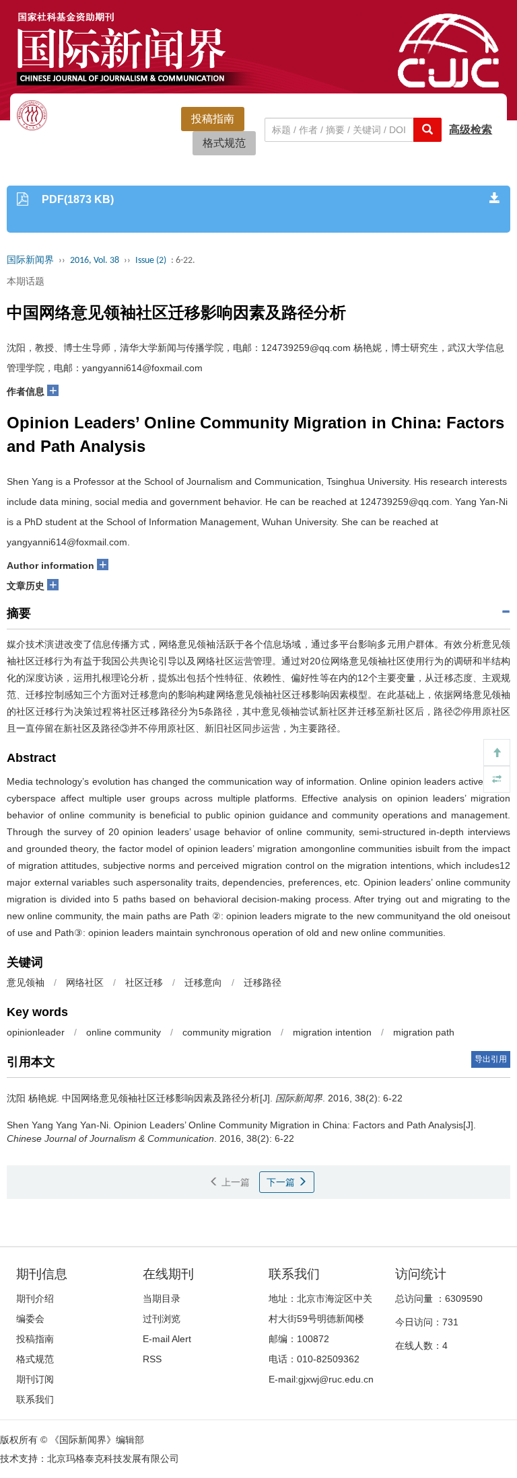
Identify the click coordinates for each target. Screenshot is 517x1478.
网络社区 (85, 982)
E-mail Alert (167, 1338)
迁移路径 (262, 982)
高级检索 (470, 129)
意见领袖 (25, 982)
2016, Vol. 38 (94, 261)
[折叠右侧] (496, 779)
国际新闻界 (30, 261)
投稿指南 (212, 118)
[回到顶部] (496, 752)
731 (450, 1322)
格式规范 (224, 143)
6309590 (464, 1298)
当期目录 (161, 1298)
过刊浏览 (161, 1318)
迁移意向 (203, 982)
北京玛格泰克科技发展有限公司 (113, 1458)
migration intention (332, 1032)
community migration (226, 1032)
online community (123, 1032)
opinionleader (36, 1032)
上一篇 (234, 1182)
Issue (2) (150, 261)
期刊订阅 (35, 1379)
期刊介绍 (35, 1298)
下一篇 (282, 1182)
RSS (152, 1359)
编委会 (30, 1318)
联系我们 (35, 1399)
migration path (423, 1032)
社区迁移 (144, 982)
